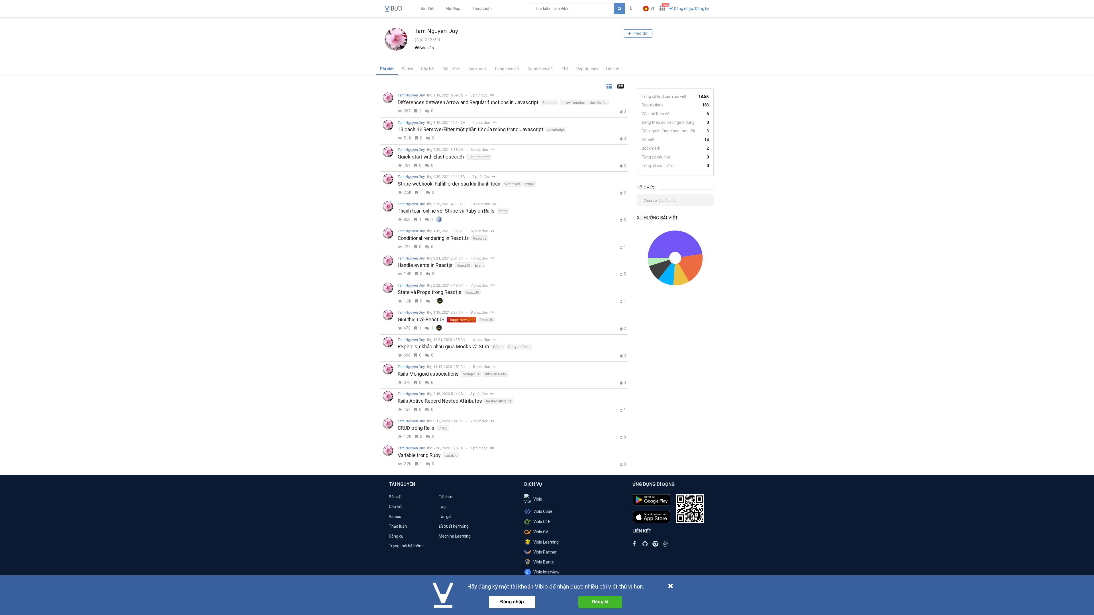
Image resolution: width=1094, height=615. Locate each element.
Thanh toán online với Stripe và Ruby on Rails (446, 211)
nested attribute (499, 401)
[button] (648, 8)
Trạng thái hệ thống (406, 546)
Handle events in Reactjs (425, 265)
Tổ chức (446, 497)
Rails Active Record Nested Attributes (440, 401)
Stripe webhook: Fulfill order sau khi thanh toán (449, 184)
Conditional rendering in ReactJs (433, 238)
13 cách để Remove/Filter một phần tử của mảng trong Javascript (470, 129)
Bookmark (477, 69)
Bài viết (387, 69)
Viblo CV (540, 532)
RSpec (498, 347)
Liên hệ (612, 69)
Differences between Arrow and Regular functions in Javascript (468, 102)
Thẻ (565, 69)
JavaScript (598, 102)
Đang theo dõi (507, 69)
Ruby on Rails (519, 347)
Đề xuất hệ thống (454, 526)
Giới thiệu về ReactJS (421, 319)
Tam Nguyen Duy (411, 95)
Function (549, 102)
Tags (443, 506)
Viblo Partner (545, 552)
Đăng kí (600, 601)
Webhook (512, 184)
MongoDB (471, 374)
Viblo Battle (543, 562)
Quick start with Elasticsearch (431, 157)
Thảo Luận (482, 8)
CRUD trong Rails (416, 428)
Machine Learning (455, 536)
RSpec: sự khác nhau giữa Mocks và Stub (443, 346)
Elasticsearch (479, 157)
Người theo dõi (541, 69)
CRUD (443, 428)
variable (450, 455)
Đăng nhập (512, 601)
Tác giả (445, 516)
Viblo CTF (541, 521)
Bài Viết (428, 8)
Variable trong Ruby (419, 455)
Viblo (537, 499)
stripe (529, 184)
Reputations (587, 69)
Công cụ (396, 536)
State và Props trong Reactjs (430, 292)
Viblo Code (542, 511)
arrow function (573, 102)
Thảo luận (398, 526)
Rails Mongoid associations (428, 374)
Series (407, 69)
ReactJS (479, 238)
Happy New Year (461, 320)
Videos (395, 516)
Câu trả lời (451, 69)
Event (479, 265)
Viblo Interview (546, 572)
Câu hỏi (427, 69)
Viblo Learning (546, 542)
